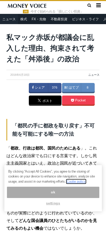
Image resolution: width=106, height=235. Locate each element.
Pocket (80, 100)
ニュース (9, 19)
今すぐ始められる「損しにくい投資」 (57, 11)
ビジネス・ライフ (85, 19)
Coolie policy (76, 181)
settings (53, 203)
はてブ (73, 87)
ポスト (46, 101)
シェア (39, 87)
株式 (23, 19)
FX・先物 (39, 19)
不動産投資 (59, 19)
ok (53, 192)
